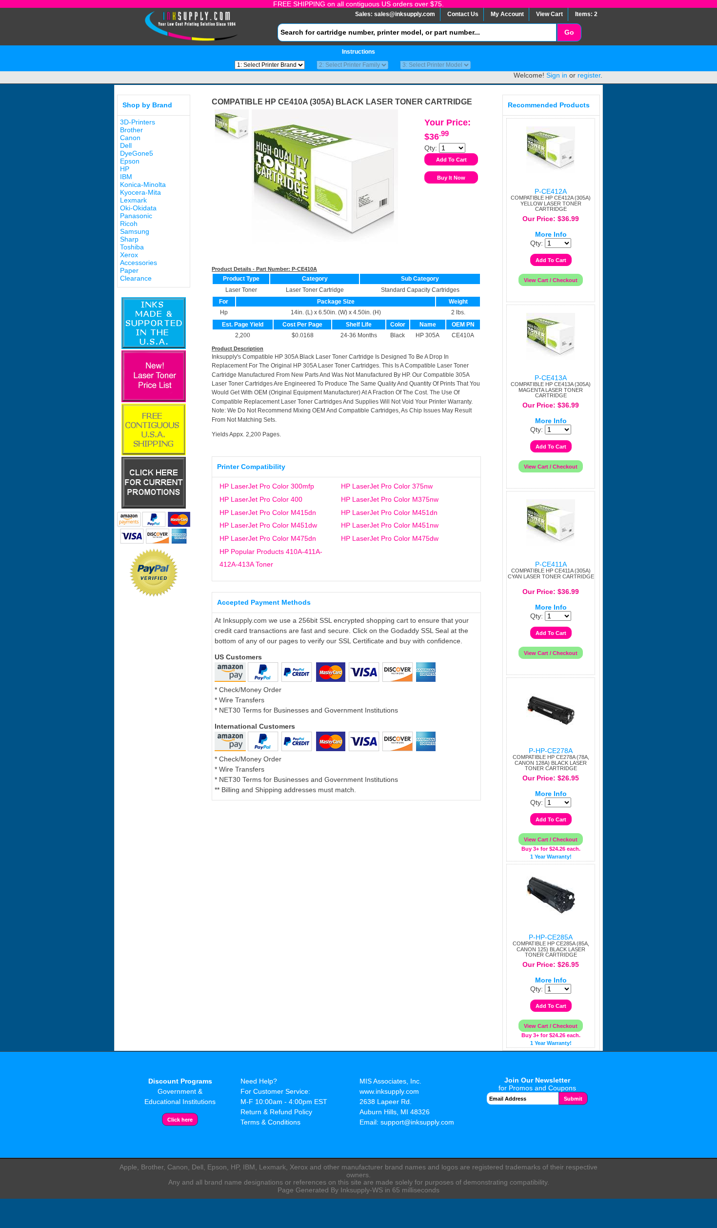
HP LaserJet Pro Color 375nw (387, 486)
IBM (126, 177)
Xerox (129, 255)
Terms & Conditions (270, 1122)
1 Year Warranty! (551, 857)
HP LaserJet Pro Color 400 (260, 499)
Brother (131, 130)
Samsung (134, 231)
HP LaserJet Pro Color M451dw (268, 525)
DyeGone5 (136, 153)
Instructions (358, 51)
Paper (129, 270)
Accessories (138, 262)
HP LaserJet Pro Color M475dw (389, 538)
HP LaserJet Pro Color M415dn (267, 512)
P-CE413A (551, 378)
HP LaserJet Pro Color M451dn (389, 512)
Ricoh (129, 223)
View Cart (549, 14)
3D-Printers (137, 122)
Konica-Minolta (143, 184)
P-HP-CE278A (551, 751)
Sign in (556, 75)
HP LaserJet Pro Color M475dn (267, 538)
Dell (126, 145)
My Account (507, 14)
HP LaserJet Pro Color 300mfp (266, 486)
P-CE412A (551, 191)
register (589, 75)
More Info (551, 234)
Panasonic (136, 216)
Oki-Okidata (138, 208)
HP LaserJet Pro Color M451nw (389, 525)
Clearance (136, 278)
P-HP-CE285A (551, 937)
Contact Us (462, 14)
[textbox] (417, 32)
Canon (130, 138)
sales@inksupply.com (404, 14)
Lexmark (133, 200)
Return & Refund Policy (276, 1112)
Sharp (129, 239)
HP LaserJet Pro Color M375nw (389, 499)
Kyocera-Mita (140, 192)
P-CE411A (551, 564)
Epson (129, 161)
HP (124, 169)
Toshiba (132, 247)
